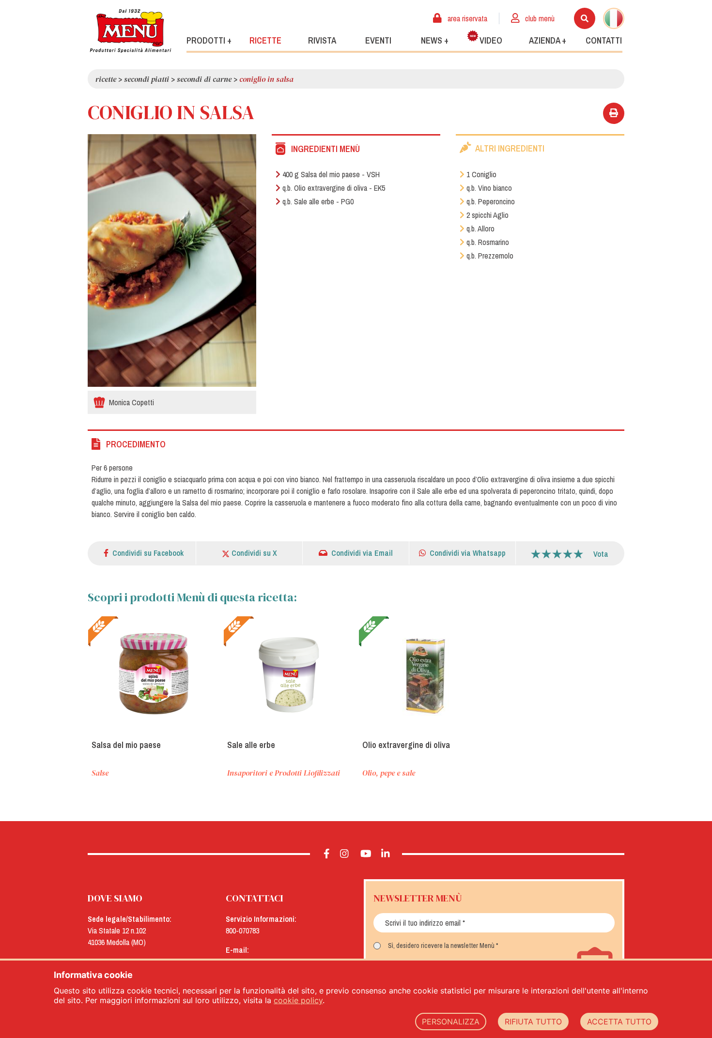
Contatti (604, 40)
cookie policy (298, 1000)
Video (491, 40)
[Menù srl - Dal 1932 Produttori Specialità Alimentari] (130, 31)
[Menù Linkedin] (386, 854)
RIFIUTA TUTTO (533, 1021)
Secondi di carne (204, 79)
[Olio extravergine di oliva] (423, 674)
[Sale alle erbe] (288, 674)
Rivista (322, 40)
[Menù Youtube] (366, 854)
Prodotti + (209, 40)
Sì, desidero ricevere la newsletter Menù (441, 945)
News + (435, 40)
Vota (600, 554)
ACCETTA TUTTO (619, 1021)
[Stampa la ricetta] (613, 113)
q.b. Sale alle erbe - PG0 (318, 201)
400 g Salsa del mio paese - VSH (331, 174)
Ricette (265, 40)
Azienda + (547, 40)
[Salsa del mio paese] (153, 674)
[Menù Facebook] (327, 854)
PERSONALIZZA (451, 1021)
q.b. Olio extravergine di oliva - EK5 (333, 188)
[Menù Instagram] (345, 854)
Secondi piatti (146, 79)
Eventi (378, 40)
